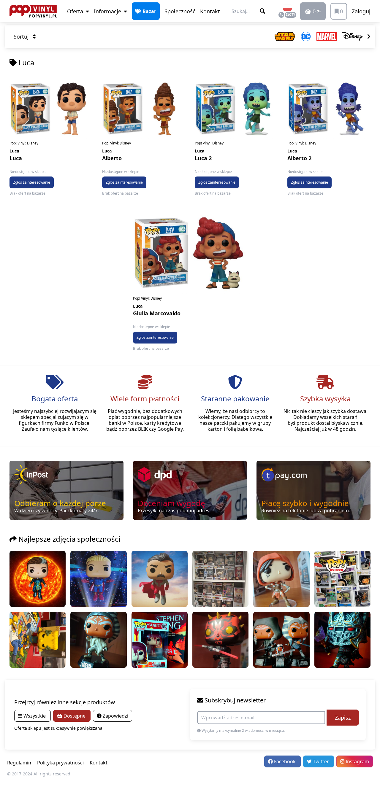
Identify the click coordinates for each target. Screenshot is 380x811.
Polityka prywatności (60, 762)
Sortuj (22, 36)
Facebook (285, 761)
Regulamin (19, 762)
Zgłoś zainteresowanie (31, 182)
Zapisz (343, 717)
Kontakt (210, 11)
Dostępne (74, 716)
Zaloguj (361, 11)
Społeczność (179, 11)
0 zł (316, 11)
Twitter (321, 761)
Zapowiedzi (115, 716)
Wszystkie (34, 716)
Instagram (356, 761)
